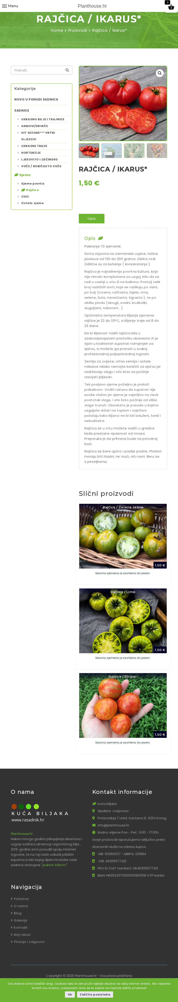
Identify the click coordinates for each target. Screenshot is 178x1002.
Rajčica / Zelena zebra (123, 507)
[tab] (91, 218)
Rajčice (32, 190)
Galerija (20, 920)
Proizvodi (77, 30)
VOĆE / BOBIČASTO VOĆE (41, 166)
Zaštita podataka (95, 994)
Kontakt (21, 927)
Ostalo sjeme (32, 203)
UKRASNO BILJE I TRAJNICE (42, 119)
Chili (25, 196)
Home (57, 30)
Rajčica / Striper (123, 676)
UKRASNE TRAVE (34, 146)
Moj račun (22, 934)
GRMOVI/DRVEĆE (34, 126)
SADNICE (21, 110)
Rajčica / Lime (122, 592)
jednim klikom (54, 865)
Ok (70, 994)
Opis (91, 218)
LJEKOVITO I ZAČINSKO (39, 159)
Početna (21, 899)
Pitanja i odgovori (29, 941)
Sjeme (25, 175)
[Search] (67, 70)
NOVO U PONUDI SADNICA (36, 99)
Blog (17, 913)
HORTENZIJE (31, 153)
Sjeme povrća (32, 183)
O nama (21, 906)
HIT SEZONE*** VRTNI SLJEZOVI (38, 136)
